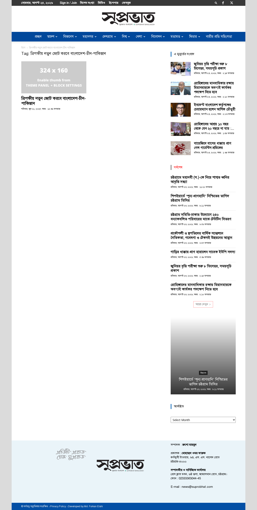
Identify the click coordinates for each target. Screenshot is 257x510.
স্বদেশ (50, 36)
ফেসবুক (126, 3)
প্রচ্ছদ (38, 36)
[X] (232, 3)
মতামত (175, 36)
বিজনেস (68, 36)
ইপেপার (113, 3)
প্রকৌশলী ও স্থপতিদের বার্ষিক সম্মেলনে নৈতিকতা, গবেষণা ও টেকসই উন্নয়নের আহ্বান (201, 235)
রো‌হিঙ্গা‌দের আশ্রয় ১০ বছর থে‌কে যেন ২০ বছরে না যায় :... (214, 126)
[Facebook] (223, 3)
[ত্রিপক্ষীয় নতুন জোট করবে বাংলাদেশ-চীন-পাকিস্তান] (53, 77)
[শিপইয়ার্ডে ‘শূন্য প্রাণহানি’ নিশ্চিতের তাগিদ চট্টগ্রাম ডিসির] (203, 355)
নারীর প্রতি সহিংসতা (219, 36)
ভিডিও (101, 3)
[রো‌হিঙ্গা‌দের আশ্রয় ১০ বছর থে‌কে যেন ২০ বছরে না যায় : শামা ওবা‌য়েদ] (181, 129)
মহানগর (88, 36)
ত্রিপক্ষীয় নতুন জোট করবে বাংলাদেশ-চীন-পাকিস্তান (53, 101)
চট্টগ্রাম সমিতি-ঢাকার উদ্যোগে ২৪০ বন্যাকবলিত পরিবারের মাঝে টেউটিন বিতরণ (201, 216)
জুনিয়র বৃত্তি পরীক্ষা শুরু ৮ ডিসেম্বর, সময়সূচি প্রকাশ (210, 66)
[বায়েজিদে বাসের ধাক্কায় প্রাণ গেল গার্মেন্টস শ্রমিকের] (181, 148)
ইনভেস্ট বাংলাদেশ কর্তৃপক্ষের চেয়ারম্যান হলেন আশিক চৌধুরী (214, 107)
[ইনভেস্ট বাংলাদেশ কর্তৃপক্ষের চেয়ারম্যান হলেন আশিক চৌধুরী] (181, 110)
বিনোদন (156, 36)
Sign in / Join (68, 3)
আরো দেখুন (202, 304)
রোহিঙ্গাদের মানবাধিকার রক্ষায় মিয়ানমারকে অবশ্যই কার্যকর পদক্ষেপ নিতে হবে (214, 87)
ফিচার (193, 36)
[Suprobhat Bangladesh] (128, 19)
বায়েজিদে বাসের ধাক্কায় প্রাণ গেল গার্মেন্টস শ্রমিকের (212, 145)
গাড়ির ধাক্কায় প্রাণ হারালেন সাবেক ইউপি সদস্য (203, 252)
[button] (216, 2)
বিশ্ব (124, 36)
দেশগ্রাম (107, 36)
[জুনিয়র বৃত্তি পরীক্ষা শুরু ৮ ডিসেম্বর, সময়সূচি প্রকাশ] (181, 69)
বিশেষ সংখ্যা (87, 3)
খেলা (139, 36)
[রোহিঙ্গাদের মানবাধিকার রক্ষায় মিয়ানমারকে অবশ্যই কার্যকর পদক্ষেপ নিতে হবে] (181, 88)
